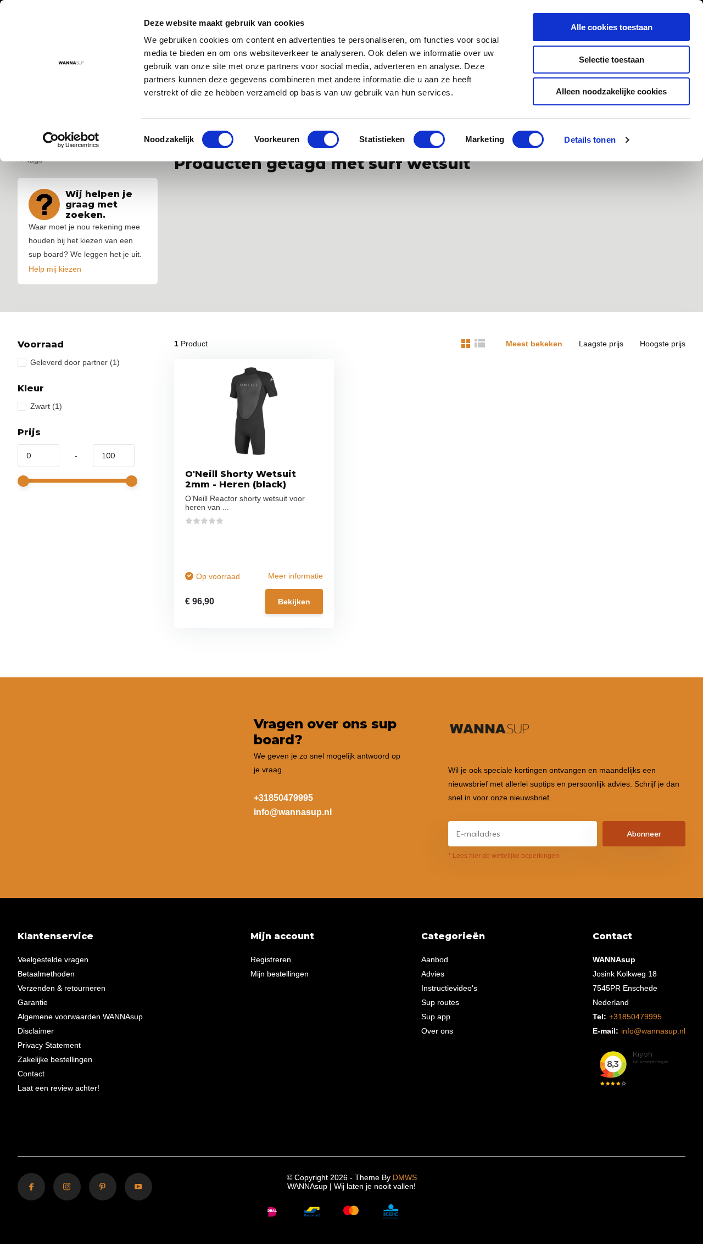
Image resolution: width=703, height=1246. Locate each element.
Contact (31, 1073)
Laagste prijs (601, 343)
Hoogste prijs (662, 343)
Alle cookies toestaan (611, 27)
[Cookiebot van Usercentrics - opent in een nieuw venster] (71, 140)
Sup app (435, 1016)
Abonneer (644, 834)
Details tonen (589, 139)
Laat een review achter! (58, 1088)
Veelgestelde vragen (53, 959)
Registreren (270, 959)
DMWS (405, 1177)
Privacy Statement (49, 1045)
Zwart (46, 406)
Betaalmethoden (46, 973)
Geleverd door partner (75, 362)
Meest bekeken (534, 343)
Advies (432, 973)
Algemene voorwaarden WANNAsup (80, 1016)
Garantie (33, 1002)
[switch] (323, 139)
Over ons (437, 1030)
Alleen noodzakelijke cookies (611, 91)
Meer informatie (295, 575)
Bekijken (294, 601)
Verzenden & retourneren (61, 988)
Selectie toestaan (611, 59)
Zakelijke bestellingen (55, 1059)
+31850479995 (283, 797)
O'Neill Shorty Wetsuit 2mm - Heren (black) (240, 479)
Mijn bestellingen (279, 973)
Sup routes (440, 1002)
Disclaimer (36, 1030)
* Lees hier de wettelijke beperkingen (503, 856)
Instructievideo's (449, 988)
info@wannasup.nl (293, 812)
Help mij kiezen (55, 269)
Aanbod (434, 959)
